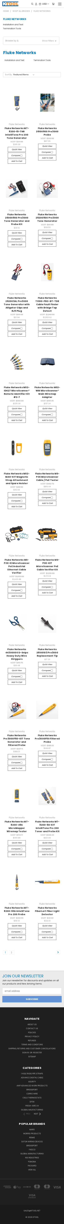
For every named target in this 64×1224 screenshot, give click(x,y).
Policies (32, 1032)
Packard (32, 1165)
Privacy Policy (32, 1036)
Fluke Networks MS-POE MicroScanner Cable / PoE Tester (47, 477)
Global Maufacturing (32, 1109)
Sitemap (32, 1056)
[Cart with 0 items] (53, 4)
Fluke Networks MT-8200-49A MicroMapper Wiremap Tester (17, 826)
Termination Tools (12, 28)
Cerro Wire (32, 1093)
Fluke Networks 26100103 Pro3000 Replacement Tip (47, 652)
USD (44, 3)
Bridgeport (32, 1089)
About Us (32, 1024)
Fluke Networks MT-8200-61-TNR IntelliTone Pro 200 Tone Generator (17, 133)
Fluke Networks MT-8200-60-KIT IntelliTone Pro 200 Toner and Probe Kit (47, 826)
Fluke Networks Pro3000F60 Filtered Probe (47, 738)
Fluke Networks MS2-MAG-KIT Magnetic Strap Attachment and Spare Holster (17, 478)
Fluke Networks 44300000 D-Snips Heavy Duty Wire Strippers (16, 654)
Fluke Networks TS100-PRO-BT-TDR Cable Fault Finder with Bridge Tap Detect (47, 304)
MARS (32, 1129)
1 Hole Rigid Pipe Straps (32, 1073)
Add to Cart (16, 161)
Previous (5, 1221)
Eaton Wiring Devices (32, 1141)
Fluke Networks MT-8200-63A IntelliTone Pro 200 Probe (17, 911)
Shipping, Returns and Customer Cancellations (32, 1048)
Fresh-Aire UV (32, 1105)
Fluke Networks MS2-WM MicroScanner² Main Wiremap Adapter (47, 392)
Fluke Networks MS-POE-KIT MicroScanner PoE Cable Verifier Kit (47, 564)
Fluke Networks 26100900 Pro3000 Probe (47, 131)
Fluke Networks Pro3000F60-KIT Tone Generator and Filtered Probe (16, 740)
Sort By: (8, 74)
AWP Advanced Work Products (32, 1085)
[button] (31, 41)
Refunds (32, 1040)
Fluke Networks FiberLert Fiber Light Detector (47, 911)
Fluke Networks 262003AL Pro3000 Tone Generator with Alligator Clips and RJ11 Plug (17, 304)
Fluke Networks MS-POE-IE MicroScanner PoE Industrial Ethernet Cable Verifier (17, 566)
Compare (15, 155)
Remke (32, 1137)
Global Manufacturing (32, 1153)
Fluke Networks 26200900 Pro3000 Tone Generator (47, 218)
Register (37, 1052)
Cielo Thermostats (32, 1097)
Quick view (17, 149)
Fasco (32, 1149)
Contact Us (32, 1028)
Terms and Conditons (32, 1044)
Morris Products (32, 1133)
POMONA (32, 1161)
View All (32, 1169)
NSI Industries (32, 1157)
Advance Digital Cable (32, 1077)
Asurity (32, 1081)
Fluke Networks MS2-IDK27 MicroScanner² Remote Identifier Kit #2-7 (17, 392)
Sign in (25, 1052)
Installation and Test (13, 24)
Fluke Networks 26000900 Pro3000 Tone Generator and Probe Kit (17, 219)
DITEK (32, 1101)
